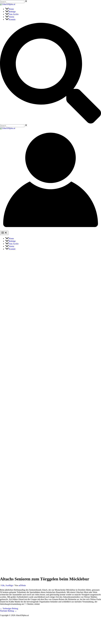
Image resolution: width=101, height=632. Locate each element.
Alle (2, 585)
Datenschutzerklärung (9, 624)
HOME (50, 620)
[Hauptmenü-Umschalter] (4, 233)
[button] (50, 123)
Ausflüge (9, 585)
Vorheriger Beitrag (9, 608)
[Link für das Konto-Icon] (50, 229)
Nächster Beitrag (8, 611)
